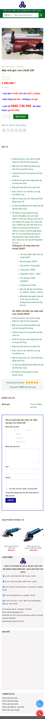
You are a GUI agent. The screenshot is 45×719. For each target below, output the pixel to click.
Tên (7, 467)
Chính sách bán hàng (10, 701)
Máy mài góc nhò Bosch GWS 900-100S (33, 547)
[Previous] (1, 539)
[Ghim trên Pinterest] (20, 130)
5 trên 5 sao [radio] (11, 442)
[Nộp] (41, 15)
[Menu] (4, 4)
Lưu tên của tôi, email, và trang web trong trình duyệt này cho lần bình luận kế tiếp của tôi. (22, 492)
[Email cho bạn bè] (16, 130)
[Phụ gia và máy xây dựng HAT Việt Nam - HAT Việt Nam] (22, 4)
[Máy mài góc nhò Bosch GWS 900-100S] (33, 534)
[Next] (43, 539)
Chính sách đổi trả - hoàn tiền (13, 707)
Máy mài (19, 67)
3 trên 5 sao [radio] (11, 434)
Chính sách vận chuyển (11, 710)
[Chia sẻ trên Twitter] (12, 130)
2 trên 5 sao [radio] (22, 430)
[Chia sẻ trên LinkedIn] (25, 130)
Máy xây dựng (8, 67)
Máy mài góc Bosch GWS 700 (11, 547)
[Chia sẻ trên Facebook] (8, 130)
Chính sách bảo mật (9, 698)
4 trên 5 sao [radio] (11, 438)
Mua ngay (21, 117)
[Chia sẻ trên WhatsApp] (4, 130)
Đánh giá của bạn (12, 427)
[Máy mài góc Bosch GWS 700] (11, 534)
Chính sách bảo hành (10, 704)
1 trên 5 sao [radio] (9, 430)
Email (8, 477)
